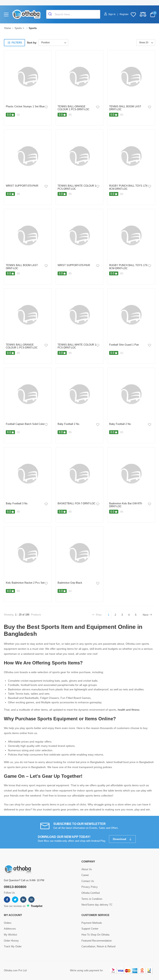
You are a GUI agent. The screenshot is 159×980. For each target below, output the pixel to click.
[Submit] (50, 14)
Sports (18, 28)
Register (124, 14)
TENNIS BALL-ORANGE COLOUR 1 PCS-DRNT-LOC (73, 108)
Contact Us (87, 881)
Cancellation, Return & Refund (98, 946)
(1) (18, 115)
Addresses (10, 928)
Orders (7, 922)
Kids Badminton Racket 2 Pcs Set (25, 582)
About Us (86, 869)
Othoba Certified (90, 892)
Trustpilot (36, 906)
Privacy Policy (89, 886)
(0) (70, 115)
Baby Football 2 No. (69, 424)
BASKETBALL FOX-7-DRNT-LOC (76, 503)
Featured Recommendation (96, 940)
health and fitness (128, 709)
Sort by (31, 42)
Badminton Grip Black (70, 582)
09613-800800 (15, 887)
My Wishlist (10, 934)
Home (7, 28)
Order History (11, 940)
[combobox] (73, 14)
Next (145, 614)
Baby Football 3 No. (17, 503)
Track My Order (13, 946)
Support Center (89, 928)
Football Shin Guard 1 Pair (124, 344)
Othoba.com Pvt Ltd (15, 970)
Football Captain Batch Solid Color (25, 424)
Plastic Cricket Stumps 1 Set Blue (25, 106)
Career (85, 875)
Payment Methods (91, 922)
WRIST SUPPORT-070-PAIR (22, 185)
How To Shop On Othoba (95, 934)
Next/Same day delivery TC (96, 904)
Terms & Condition (91, 898)
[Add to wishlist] (46, 106)
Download (120, 839)
